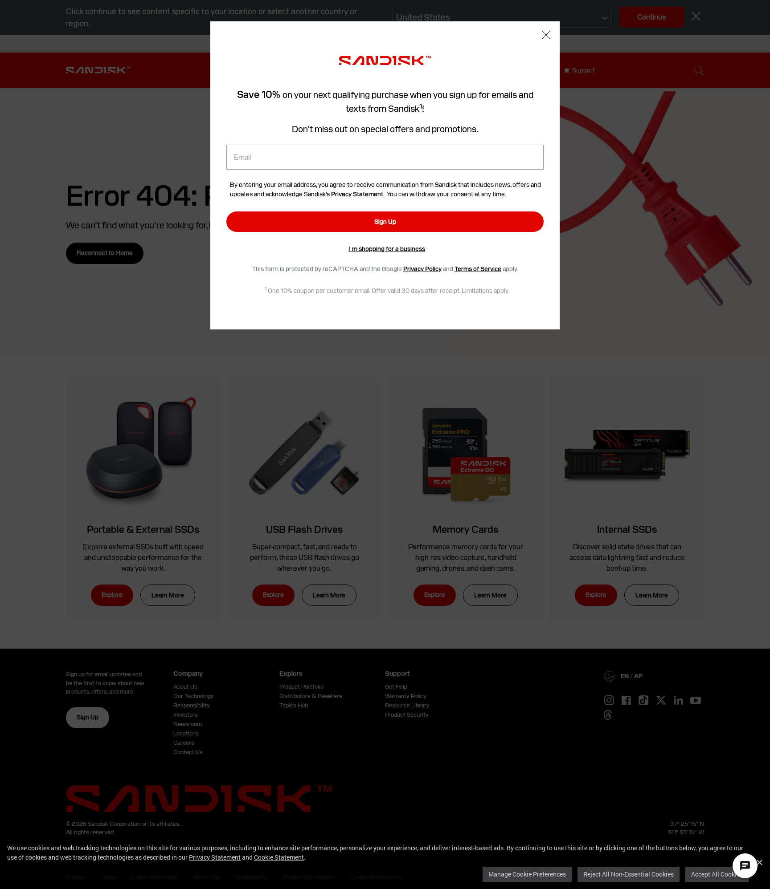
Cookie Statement (279, 857)
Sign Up (385, 222)
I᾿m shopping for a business (386, 249)
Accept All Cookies (717, 874)
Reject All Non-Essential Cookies (628, 874)
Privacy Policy (422, 269)
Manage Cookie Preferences (527, 874)
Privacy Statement (215, 857)
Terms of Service (478, 269)
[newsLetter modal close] (546, 36)
